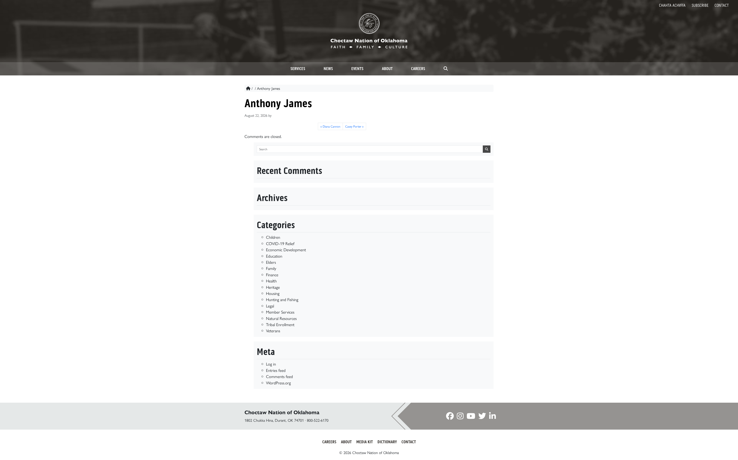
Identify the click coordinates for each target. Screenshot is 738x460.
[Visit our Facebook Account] (450, 417)
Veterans (273, 330)
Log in (271, 364)
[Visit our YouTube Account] (471, 417)
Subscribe (700, 5)
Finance (272, 274)
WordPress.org (278, 383)
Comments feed (279, 376)
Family (271, 268)
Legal (270, 306)
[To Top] (696, 450)
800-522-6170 (317, 420)
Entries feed (276, 370)
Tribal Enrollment (280, 324)
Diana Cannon (331, 126)
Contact (722, 5)
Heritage (273, 287)
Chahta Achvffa (672, 5)
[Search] (445, 68)
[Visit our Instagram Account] (460, 417)
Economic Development (286, 249)
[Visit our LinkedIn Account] (492, 417)
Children (273, 237)
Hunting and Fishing (282, 299)
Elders (271, 262)
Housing (272, 293)
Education (274, 256)
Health (271, 281)
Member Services (280, 312)
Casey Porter (353, 126)
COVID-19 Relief (280, 243)
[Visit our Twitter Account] (482, 417)
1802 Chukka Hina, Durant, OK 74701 (274, 420)
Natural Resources (281, 318)
